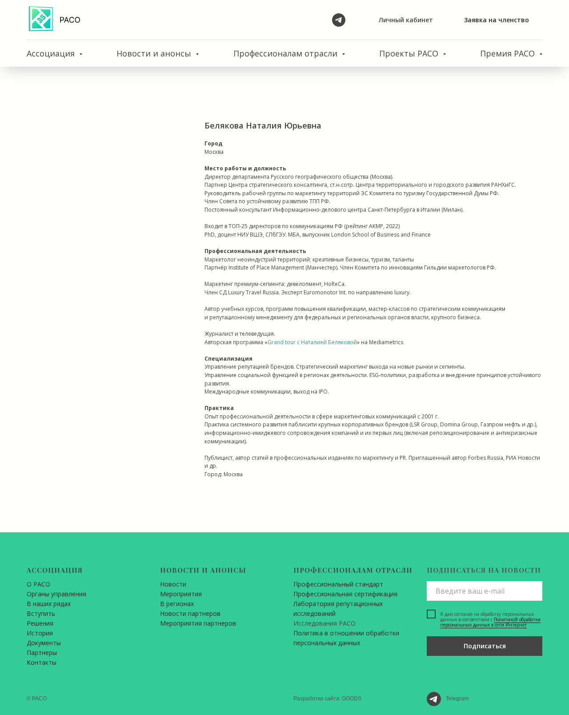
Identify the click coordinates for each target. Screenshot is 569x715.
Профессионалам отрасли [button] (286, 53)
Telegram (457, 698)
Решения (40, 623)
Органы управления (56, 594)
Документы (44, 643)
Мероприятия (181, 594)
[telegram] (338, 20)
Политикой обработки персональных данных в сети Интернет (490, 622)
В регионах (177, 603)
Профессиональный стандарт (338, 584)
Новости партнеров (190, 613)
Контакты (41, 662)
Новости (173, 584)
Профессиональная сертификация (345, 594)
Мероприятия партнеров (198, 623)
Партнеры (42, 652)
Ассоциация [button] (52, 53)
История (40, 633)
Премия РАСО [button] (508, 53)
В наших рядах (49, 603)
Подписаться (485, 646)
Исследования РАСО (324, 623)
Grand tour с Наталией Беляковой (312, 342)
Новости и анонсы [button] (154, 53)
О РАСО (38, 584)
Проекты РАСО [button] (410, 53)
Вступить (41, 613)
